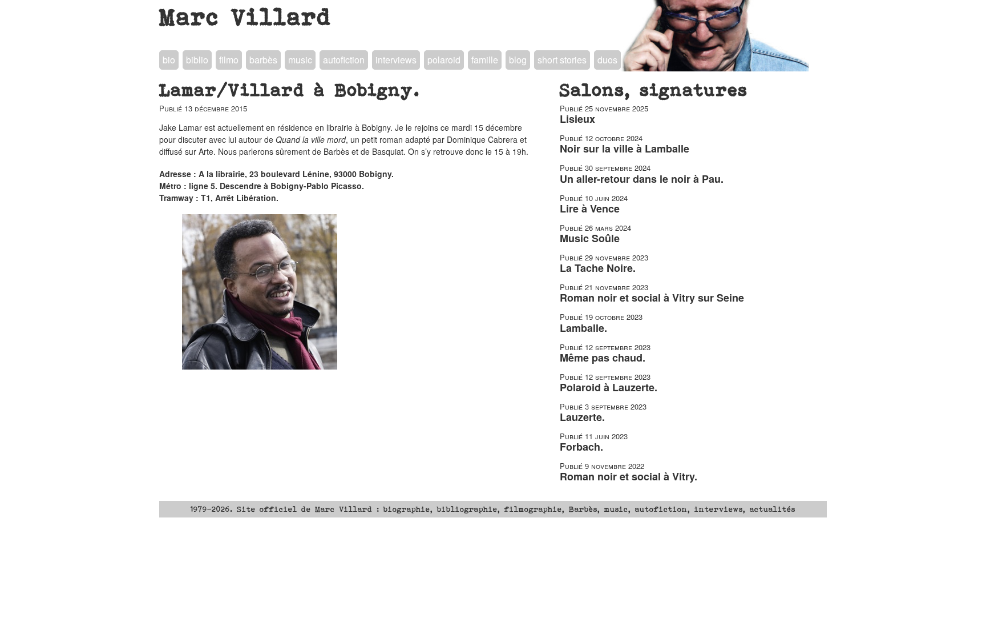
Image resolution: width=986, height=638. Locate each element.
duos (607, 59)
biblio (197, 59)
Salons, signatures (654, 89)
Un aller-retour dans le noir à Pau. (642, 178)
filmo (229, 59)
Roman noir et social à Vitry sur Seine (652, 297)
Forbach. (581, 446)
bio (169, 59)
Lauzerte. (582, 417)
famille (484, 59)
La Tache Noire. (598, 267)
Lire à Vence (590, 208)
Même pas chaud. (602, 357)
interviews (396, 59)
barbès (263, 59)
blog (518, 59)
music (300, 59)
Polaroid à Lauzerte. (608, 387)
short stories (562, 59)
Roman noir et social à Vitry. (628, 476)
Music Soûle (590, 238)
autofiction (344, 59)
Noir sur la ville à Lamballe (624, 148)
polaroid (443, 59)
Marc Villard (245, 16)
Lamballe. (583, 327)
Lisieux (577, 118)
